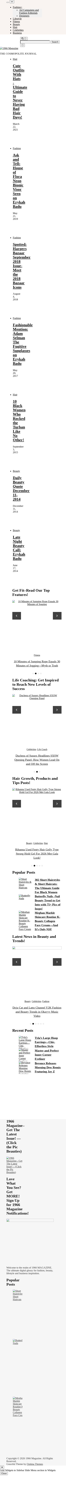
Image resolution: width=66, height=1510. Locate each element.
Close (4, 1473)
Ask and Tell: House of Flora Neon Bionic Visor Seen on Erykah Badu (19, 181)
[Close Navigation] (22, 45)
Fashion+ (17, 7)
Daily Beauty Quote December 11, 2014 (21, 488)
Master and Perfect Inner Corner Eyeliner (47, 1054)
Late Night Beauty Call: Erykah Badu (19, 548)
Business (17, 33)
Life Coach (37, 749)
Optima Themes (35, 1464)
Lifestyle (17, 18)
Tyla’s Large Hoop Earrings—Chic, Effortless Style (46, 1042)
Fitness (16, 21)
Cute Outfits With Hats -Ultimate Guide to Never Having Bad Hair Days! (20, 91)
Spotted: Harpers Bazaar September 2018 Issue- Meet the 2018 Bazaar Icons (22, 265)
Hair (15, 27)
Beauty (16, 24)
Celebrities (18, 30)
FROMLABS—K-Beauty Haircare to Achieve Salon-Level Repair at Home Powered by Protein (37, 853)
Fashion (17, 148)
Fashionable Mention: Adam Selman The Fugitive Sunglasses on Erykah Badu (23, 344)
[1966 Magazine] (9, 48)
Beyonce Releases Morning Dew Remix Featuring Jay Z (48, 1067)
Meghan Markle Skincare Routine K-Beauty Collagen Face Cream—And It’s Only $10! (47, 921)
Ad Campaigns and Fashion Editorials (29, 11)
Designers (24, 15)
